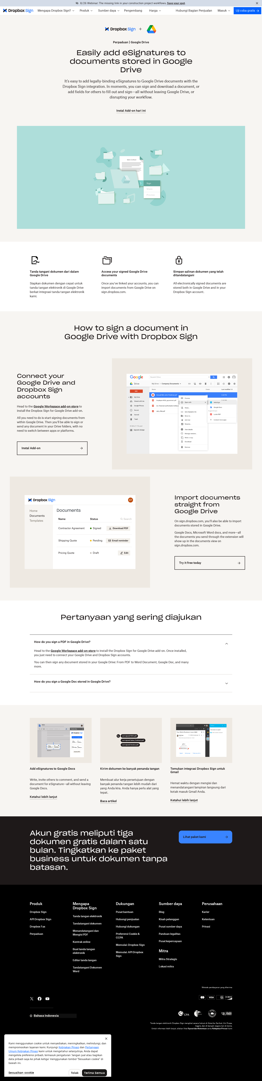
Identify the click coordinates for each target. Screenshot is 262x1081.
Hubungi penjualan (127, 919)
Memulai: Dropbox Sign (130, 945)
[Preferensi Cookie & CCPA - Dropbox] (57, 1055)
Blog (161, 912)
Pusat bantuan (124, 912)
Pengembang (133, 10)
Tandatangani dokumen (87, 924)
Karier (205, 912)
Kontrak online (81, 942)
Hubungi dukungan (128, 927)
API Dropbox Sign (40, 919)
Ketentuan (208, 919)
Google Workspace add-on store (56, 406)
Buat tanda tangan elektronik (84, 951)
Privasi (206, 927)
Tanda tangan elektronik (87, 916)
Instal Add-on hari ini (131, 110)
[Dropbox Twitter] (32, 998)
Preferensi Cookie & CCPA (128, 936)
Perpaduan (120, 42)
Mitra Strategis (168, 959)
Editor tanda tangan (85, 960)
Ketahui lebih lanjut (43, 797)
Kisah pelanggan (169, 919)
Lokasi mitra (166, 966)
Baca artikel (108, 801)
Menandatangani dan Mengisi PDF (86, 933)
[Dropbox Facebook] (40, 998)
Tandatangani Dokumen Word (87, 969)
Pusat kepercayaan (170, 941)
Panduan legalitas (169, 934)
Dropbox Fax (37, 927)
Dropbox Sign (38, 912)
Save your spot (176, 3)
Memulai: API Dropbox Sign (129, 954)
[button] (56, 10)
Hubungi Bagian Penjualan (194, 10)
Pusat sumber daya (170, 927)
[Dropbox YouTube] (47, 998)
